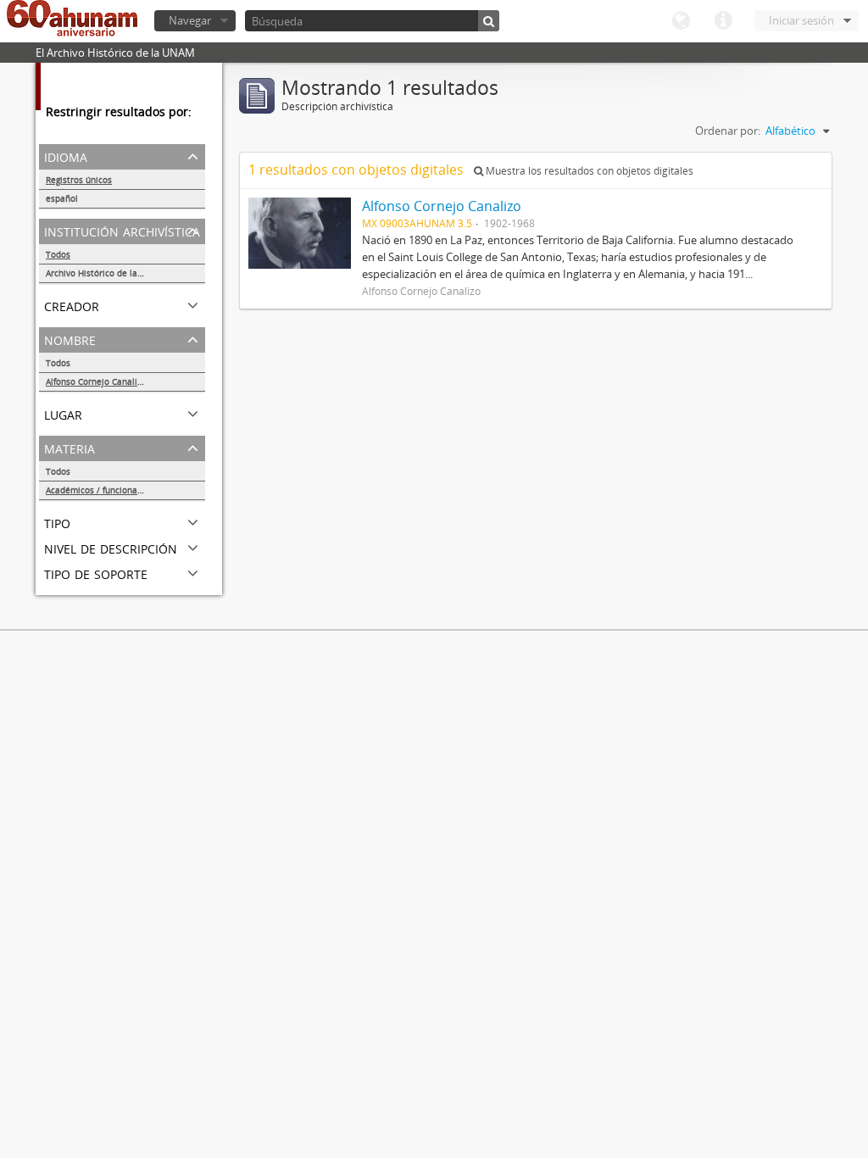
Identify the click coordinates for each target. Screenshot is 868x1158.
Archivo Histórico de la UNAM (105, 273)
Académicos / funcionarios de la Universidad (125, 490)
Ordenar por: (727, 130)
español (62, 198)
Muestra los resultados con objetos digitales (588, 171)
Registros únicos (79, 180)
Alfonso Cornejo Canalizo (96, 381)
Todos (58, 254)
